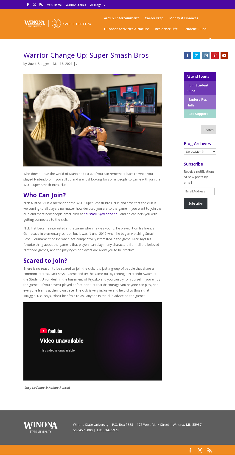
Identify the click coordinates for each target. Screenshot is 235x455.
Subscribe (195, 203)
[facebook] (187, 55)
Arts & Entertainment (121, 18)
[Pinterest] (215, 55)
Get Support (197, 114)
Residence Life (166, 29)
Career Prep (154, 18)
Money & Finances (183, 18)
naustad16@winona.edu (101, 214)
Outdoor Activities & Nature (126, 29)
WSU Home (54, 5)
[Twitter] (196, 55)
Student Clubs (195, 29)
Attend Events (198, 76)
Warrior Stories (76, 5)
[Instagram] (206, 55)
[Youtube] (224, 55)
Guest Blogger (38, 63)
